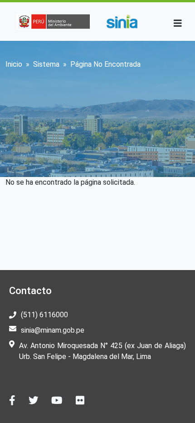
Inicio (13, 64)
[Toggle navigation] (178, 23)
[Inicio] (121, 22)
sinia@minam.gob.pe (52, 330)
